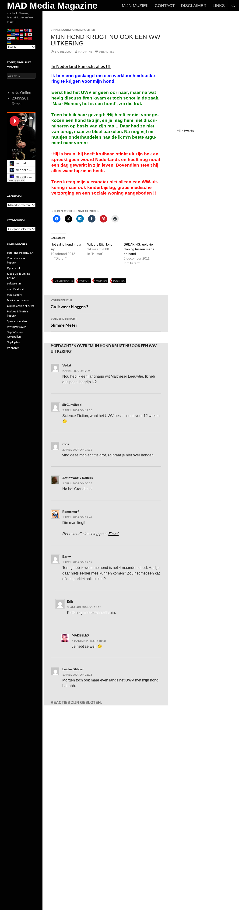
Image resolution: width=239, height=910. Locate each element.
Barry (66, 556)
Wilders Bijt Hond (99, 244)
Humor (75, 29)
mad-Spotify (14, 294)
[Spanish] (26, 38)
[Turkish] (30, 38)
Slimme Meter (64, 322)
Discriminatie (64, 280)
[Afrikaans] (9, 30)
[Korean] (9, 38)
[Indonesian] (22, 34)
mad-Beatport (15, 289)
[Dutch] (22, 30)
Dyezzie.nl (13, 268)
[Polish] (13, 38)
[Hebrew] (17, 34)
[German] (9, 34)
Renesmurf (70, 511)
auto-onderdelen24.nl (20, 252)
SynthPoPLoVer (16, 326)
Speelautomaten (17, 321)
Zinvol (113, 534)
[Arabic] (13, 30)
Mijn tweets (185, 131)
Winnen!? (13, 347)
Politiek (88, 29)
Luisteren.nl (14, 283)
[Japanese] (30, 34)
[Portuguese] (17, 38)
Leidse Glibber (73, 669)
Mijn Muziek (135, 5)
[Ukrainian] (9, 42)
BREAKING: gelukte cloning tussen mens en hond (139, 249)
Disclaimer (194, 5)
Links (219, 5)
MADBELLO (80, 635)
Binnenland (60, 29)
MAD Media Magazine (52, 5)
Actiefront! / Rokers (77, 478)
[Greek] (13, 34)
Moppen (101, 280)
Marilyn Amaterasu (18, 300)
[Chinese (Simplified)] (17, 30)
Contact (165, 5)
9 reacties (106, 51)
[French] (30, 30)
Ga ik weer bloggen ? (69, 303)
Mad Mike (85, 51)
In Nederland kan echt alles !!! (81, 66)
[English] (26, 30)
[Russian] (22, 38)
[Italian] (26, 34)
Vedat (66, 365)
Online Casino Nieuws (20, 306)
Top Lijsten (13, 342)
